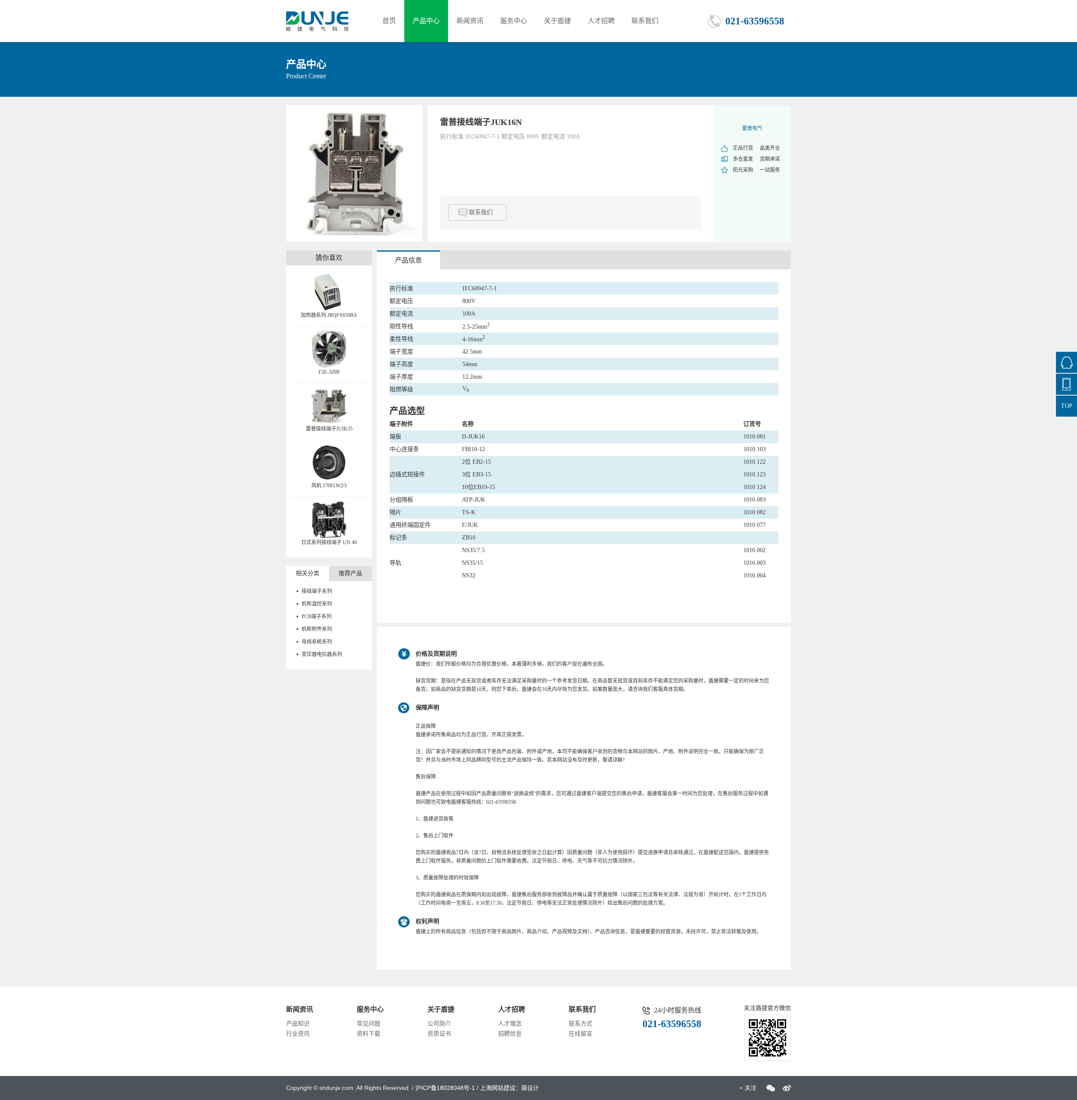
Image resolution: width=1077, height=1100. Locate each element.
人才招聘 (601, 20)
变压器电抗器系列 (322, 654)
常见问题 (368, 1023)
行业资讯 (298, 1034)
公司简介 (439, 1023)
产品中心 (426, 20)
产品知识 (298, 1023)
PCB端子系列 (317, 616)
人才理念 (510, 1023)
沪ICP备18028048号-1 (445, 1087)
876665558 (1066, 362)
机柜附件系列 (317, 629)
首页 (389, 20)
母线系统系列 (317, 642)
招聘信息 (510, 1034)
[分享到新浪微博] (787, 1088)
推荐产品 (350, 573)
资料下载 (368, 1034)
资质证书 (439, 1034)
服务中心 (513, 20)
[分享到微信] (771, 1088)
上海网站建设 (497, 1087)
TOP (1066, 406)
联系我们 (644, 20)
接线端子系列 (317, 591)
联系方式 (580, 1023)
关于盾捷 (557, 20)
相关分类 (307, 573)
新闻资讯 (469, 20)
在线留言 (580, 1034)
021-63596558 (754, 21)
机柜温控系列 (317, 604)
